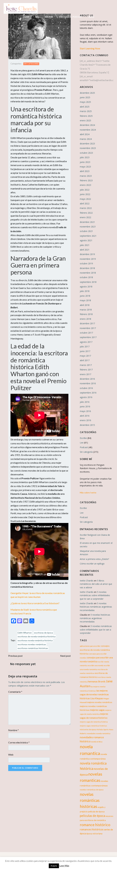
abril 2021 (84, 249)
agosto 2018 (86, 286)
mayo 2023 (85, 166)
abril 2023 (84, 171)
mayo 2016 (85, 411)
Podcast (84, 447)
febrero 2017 (86, 369)
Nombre (13, 730)
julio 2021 (84, 245)
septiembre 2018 (88, 282)
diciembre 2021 (87, 222)
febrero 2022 (86, 212)
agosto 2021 (86, 240)
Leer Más (64, 865)
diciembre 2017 (87, 323)
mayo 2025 (85, 101)
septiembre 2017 (88, 337)
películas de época (92, 815)
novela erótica (96, 742)
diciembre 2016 (87, 378)
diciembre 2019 (87, 254)
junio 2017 (85, 351)
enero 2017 (85, 374)
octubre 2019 (86, 263)
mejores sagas (97, 709)
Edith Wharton (25, 632)
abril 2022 (84, 203)
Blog (91, 16)
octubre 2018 (86, 277)
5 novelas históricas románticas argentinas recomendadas (96, 607)
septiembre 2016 (88, 392)
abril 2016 (84, 415)
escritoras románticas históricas (33, 648)
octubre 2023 (86, 152)
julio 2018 (84, 291)
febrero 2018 (86, 314)
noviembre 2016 (88, 383)
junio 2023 (85, 162)
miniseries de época (88, 729)
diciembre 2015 (87, 425)
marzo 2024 (86, 139)
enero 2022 (85, 217)
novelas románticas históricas (90, 800)
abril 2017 (84, 360)
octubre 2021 (86, 231)
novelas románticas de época (91, 789)
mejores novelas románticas (99, 702)
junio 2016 (85, 406)
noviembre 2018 (88, 272)
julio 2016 (84, 401)
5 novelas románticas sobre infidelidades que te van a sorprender (95, 595)
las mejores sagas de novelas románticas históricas (94, 694)
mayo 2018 (85, 300)
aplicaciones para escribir (90, 646)
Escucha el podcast (70, 16)
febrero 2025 (86, 115)
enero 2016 (85, 420)
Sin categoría (31, 64)
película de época (96, 811)
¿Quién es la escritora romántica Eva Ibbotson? (35, 603)
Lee (37, 16)
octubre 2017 (86, 332)
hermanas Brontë (96, 681)
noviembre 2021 (88, 226)
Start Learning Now (90, 48)
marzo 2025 (86, 111)
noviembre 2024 (88, 129)
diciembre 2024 (87, 125)
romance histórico (95, 824)
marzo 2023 (86, 175)
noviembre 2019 (88, 258)
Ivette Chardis (86, 580)
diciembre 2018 (87, 268)
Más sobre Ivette (88, 492)
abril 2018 (84, 305)
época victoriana (94, 833)
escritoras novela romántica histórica (35, 640)
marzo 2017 (86, 365)
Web (10, 754)
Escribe (49, 16)
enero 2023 (85, 185)
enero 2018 (85, 318)
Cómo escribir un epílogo (92, 563)
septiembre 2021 (88, 235)
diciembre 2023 (87, 143)
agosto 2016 (86, 397)
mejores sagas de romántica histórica (94, 722)
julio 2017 (84, 346)
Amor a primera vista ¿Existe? (94, 559)
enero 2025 (85, 120)
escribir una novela (95, 665)
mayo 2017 (85, 355)
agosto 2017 (86, 342)
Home (26, 16)
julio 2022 (84, 189)
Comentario (15, 691)
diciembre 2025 (87, 92)
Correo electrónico (19, 742)
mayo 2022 (85, 198)
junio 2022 (85, 194)
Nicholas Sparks (103, 729)
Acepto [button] (54, 866)
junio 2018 (85, 295)
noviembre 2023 (88, 148)
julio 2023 (84, 157)
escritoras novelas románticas (32, 644)
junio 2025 (85, 97)
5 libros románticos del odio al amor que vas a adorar (96, 584)
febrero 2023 (86, 180)
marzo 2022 (86, 208)
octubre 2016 (86, 388)
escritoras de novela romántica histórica (36, 636)
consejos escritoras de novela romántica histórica (95, 650)
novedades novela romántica (98, 733)
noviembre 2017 (88, 328)
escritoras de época (43, 632)
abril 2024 (84, 134)
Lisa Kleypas (96, 698)
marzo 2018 (86, 309)
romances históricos (91, 829)
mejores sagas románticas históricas (93, 726)
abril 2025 (84, 106)
